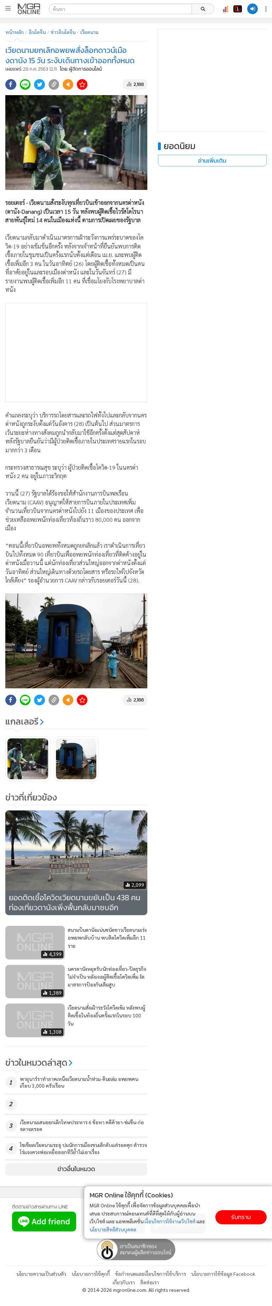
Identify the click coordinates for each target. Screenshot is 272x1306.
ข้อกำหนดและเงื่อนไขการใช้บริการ (150, 1274)
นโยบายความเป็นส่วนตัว (41, 1274)
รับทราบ (241, 1217)
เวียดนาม (89, 32)
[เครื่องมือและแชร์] (266, 9)
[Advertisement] (76, 352)
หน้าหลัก (14, 32)
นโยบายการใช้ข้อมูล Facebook (223, 1274)
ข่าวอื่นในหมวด (76, 1169)
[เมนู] (8, 8)
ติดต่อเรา (149, 1282)
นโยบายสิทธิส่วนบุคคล (113, 1229)
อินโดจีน (37, 32)
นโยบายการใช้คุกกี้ (91, 1274)
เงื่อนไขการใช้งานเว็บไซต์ (170, 1221)
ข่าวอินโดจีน (63, 32)
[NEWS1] (237, 8)
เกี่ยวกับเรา (124, 1282)
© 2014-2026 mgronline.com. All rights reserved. (136, 1289)
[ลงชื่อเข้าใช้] (252, 9)
